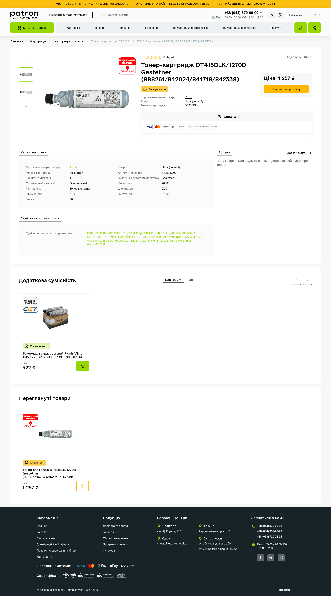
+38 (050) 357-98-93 (269, 531)
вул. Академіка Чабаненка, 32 (218, 548)
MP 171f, (103, 237)
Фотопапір (151, 27)
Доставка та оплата (115, 525)
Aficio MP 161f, (138, 240)
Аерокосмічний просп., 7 (214, 531)
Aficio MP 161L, (152, 237)
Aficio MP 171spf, (181, 240)
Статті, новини (46, 538)
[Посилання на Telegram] (272, 15)
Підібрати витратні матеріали (68, 14)
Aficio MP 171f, (96, 240)
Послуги (276, 27)
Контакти (42, 532)
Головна (16, 41)
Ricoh (188, 97)
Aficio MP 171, (194, 237)
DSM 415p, (121, 233)
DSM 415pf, (136, 233)
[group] (87, 98)
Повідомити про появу (286, 89)
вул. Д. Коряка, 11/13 (170, 531)
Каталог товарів (34, 27)
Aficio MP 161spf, (158, 240)
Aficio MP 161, (133, 237)
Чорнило (124, 27)
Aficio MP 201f (96, 244)
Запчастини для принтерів (239, 27)
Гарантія (108, 532)
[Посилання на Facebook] (260, 557)
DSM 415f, (106, 233)
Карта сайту (44, 556)
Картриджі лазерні (69, 41)
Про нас (42, 525)
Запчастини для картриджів (190, 27)
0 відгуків (169, 57)
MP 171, (92, 237)
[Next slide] (26, 106)
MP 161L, (150, 233)
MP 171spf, (117, 237)
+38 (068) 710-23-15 (269, 536)
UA (314, 15)
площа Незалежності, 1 (172, 543)
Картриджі (73, 27)
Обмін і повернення (115, 538)
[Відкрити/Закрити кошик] (314, 27)
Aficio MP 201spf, (117, 240)
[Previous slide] (296, 280)
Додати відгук (296, 152)
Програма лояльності (116, 544)
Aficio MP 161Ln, (173, 237)
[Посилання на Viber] (280, 15)
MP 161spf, (188, 233)
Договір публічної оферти (53, 544)
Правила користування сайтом (56, 550)
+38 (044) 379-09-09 (241, 13)
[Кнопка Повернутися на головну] (24, 15)
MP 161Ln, (163, 233)
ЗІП (191, 279)
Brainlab (284, 589)
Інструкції (109, 550)
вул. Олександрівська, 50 (215, 543)
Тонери (99, 27)
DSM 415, (93, 233)
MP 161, (176, 233)
